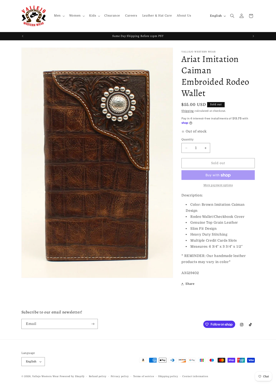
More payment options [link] (218, 185)
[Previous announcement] (22, 36)
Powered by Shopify (72, 376)
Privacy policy (120, 376)
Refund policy (98, 376)
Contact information (195, 376)
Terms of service (143, 376)
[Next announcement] (253, 36)
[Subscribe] (92, 324)
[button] (58, 15)
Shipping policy (168, 376)
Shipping (187, 111)
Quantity (187, 139)
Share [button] (189, 284)
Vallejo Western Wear (45, 376)
